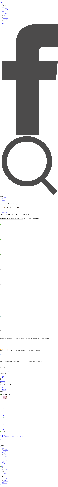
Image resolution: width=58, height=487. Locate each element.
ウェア (4, 12)
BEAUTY (3, 7)
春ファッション (5, 474)
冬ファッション (5, 15)
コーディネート (5, 13)
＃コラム (3, 198)
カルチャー (4, 20)
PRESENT (3, 21)
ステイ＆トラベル (5, 19)
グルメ (4, 17)
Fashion (2, 422)
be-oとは (4, 463)
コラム (2, 387)
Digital (2, 434)
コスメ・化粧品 (3, 386)
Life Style (3, 401)
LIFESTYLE (3, 377)
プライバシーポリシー (4, 483)
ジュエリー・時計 (5, 472)
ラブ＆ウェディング (5, 18)
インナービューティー (5, 481)
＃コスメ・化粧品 (4, 197)
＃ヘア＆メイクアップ (4, 200)
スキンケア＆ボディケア (5, 212)
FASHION (3, 11)
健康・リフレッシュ (5, 10)
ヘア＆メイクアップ (5, 9)
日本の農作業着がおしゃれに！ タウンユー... (8, 421)
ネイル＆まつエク (5, 8)
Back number (3, 435)
